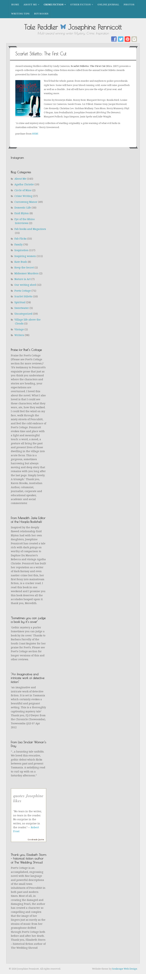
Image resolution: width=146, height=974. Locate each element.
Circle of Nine (23, 190)
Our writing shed (25, 284)
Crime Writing (23, 196)
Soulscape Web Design (124, 968)
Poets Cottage (22, 290)
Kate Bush (20, 261)
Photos (129, 4)
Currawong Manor (25, 202)
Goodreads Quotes (36, 839)
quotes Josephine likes (28, 798)
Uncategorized (23, 313)
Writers (19, 335)
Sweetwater (21, 308)
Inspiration (21, 250)
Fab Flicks (20, 238)
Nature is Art (22, 279)
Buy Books (41, 13)
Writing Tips (20, 13)
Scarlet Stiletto (23, 296)
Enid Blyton (21, 213)
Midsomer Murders (26, 273)
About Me (30, 4)
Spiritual (19, 302)
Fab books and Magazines (30, 229)
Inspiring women (25, 256)
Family (18, 244)
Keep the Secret (24, 267)
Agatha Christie (24, 184)
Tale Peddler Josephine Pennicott (73, 27)
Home (15, 4)
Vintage (19, 329)
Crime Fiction (53, 4)
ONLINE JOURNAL (108, 4)
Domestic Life (22, 207)
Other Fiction (80, 4)
